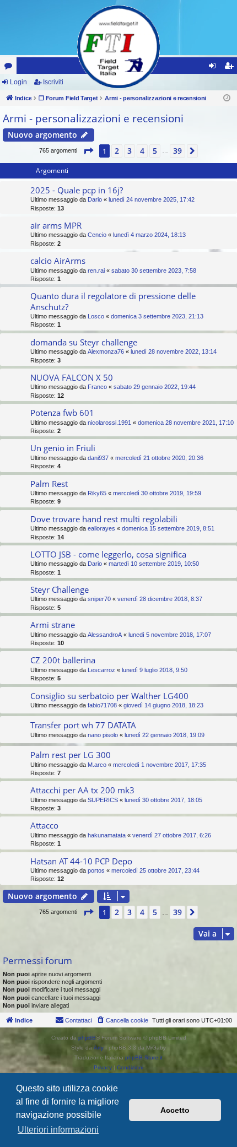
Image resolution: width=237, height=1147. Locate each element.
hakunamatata (107, 835)
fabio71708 (102, 705)
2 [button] (117, 150)
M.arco (97, 764)
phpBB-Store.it (144, 1057)
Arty (99, 1048)
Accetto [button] (175, 1110)
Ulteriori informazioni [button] (58, 1129)
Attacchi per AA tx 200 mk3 (82, 790)
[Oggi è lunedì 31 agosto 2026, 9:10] (226, 98)
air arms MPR (56, 225)
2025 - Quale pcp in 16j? (76, 190)
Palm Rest (49, 483)
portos (96, 870)
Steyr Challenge (59, 589)
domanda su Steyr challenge (83, 342)
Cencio (97, 234)
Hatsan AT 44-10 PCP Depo (81, 861)
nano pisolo (103, 735)
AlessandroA (105, 634)
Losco (96, 316)
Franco (97, 386)
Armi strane (52, 624)
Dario (95, 199)
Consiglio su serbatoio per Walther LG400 (109, 695)
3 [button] (129, 150)
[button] (88, 151)
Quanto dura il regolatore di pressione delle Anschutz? (113, 301)
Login (18, 82)
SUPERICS (103, 800)
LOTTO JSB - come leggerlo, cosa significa (108, 554)
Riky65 (97, 493)
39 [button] (177, 150)
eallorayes (101, 528)
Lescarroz (101, 670)
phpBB (87, 1038)
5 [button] (155, 150)
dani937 (98, 458)
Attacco (44, 825)
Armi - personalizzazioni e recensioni (93, 118)
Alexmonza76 (106, 351)
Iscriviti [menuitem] (231, 68)
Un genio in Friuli (62, 447)
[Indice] (118, 47)
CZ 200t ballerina (62, 660)
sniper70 (99, 599)
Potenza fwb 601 (62, 412)
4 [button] (142, 150)
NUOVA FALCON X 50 (71, 377)
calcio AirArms (57, 260)
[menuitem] (122, 1020)
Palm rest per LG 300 (70, 754)
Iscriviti (53, 82)
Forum (10, 68)
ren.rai (96, 270)
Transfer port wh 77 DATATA (83, 725)
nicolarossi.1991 (109, 422)
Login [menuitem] (214, 68)
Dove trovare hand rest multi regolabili (103, 518)
